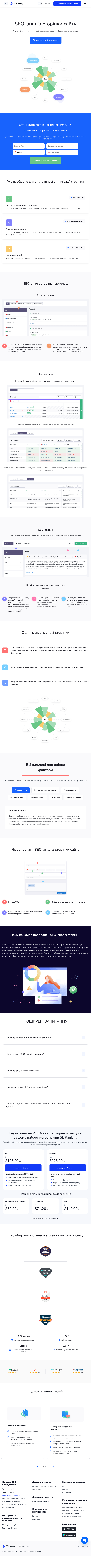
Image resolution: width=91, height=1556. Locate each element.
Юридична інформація (70, 1513)
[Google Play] (75, 1535)
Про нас (65, 1489)
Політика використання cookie (73, 1510)
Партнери (36, 1519)
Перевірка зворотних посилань (13, 1498)
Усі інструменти (8, 1507)
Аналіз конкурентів (17, 1425)
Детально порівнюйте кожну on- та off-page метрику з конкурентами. (45, 424)
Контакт (35, 1516)
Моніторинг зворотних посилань (61, 1428)
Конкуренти (66, 1492)
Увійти (47, 3)
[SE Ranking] (16, 3)
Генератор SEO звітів (10, 1528)
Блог (64, 1486)
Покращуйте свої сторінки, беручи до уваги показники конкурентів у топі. (45, 381)
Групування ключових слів (11, 1501)
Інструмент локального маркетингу (45, 1486)
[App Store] (75, 1529)
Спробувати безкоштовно (67, 3)
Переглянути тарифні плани (44, 1218)
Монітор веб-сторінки (10, 1525)
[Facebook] (74, 1546)
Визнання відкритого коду (71, 1516)
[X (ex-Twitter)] (78, 1546)
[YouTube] (83, 1546)
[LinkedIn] (87, 1546)
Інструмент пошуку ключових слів (14, 1504)
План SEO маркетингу (40, 1501)
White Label (36, 1489)
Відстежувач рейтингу (10, 1489)
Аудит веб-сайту (8, 1492)
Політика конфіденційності (72, 1507)
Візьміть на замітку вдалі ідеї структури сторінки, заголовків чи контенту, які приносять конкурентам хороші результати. (45, 469)
